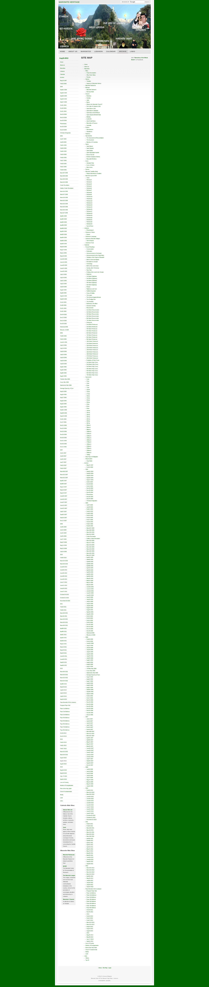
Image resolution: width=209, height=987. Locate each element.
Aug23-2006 (63, 403)
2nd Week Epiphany (92, 278)
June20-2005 (63, 265)
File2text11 (89, 198)
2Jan (88, 381)
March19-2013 (64, 754)
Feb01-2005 (63, 145)
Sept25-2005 (63, 299)
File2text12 (89, 200)
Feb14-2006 (63, 339)
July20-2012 (63, 696)
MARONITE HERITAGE (69, 2)
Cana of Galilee (91, 293)
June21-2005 (63, 268)
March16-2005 (64, 191)
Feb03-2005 (63, 148)
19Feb (88, 416)
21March (89, 446)
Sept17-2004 (63, 102)
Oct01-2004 (63, 105)
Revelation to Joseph (92, 261)
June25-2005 (63, 271)
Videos (87, 958)
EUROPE (89, 119)
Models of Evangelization (66, 785)
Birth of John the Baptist (93, 259)
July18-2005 (63, 277)
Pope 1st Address (64, 708)
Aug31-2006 (63, 406)
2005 (61, 136)
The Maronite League (69, 875)
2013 (61, 739)
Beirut (88, 102)
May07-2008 (63, 542)
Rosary (88, 77)
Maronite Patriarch (91, 89)
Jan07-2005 (63, 139)
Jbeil (88, 100)
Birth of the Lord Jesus (93, 265)
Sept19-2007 (63, 517)
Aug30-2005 (63, 293)
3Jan (88, 383)
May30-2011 (63, 653)
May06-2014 (63, 770)
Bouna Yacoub (90, 154)
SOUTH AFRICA (91, 121)
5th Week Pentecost (92, 330)
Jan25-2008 (63, 536)
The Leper (89, 295)
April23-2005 (63, 234)
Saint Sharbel (90, 148)
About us (72, 51)
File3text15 (89, 207)
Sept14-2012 (63, 699)
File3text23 (89, 223)
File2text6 (89, 188)
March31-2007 (64, 477)
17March (89, 442)
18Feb (88, 414)
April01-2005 (63, 216)
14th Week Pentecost (92, 349)
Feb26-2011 (63, 610)
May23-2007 (63, 490)
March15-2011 (64, 619)
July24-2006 (63, 357)
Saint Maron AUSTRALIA (93, 112)
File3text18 (89, 213)
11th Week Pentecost (92, 343)
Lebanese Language (90, 236)
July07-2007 (63, 511)
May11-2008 (63, 545)
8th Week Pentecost (92, 337)
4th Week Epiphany (92, 282)
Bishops (87, 87)
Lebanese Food (89, 242)
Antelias (89, 98)
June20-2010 (63, 579)
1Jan (88, 379)
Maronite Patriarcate (68, 854)
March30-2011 (64, 625)
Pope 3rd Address (65, 714)
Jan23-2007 (63, 456)
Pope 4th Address (64, 717)
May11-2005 (63, 253)
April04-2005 (63, 222)
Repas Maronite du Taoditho (94, 173)
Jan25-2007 (63, 459)
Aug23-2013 (63, 763)
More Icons (90, 167)
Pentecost (89, 322)
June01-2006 (63, 342)
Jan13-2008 (63, 530)
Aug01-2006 (63, 366)
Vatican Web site (67, 809)
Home (62, 51)
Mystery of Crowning (92, 142)
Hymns (87, 169)
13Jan (88, 391)
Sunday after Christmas (93, 268)
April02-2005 (63, 219)
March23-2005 (64, 203)
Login (109, 967)
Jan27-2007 (63, 462)
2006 (61, 333)
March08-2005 (64, 176)
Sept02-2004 (63, 92)
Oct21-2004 (63, 111)
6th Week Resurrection (93, 318)
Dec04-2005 (63, 314)
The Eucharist (90, 140)
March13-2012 (64, 677)
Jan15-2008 (63, 533)
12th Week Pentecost (92, 345)
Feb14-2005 (63, 154)
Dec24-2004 (63, 129)
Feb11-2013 (63, 745)
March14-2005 (64, 182)
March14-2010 (64, 560)
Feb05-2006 (63, 336)
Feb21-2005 (63, 166)
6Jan (88, 385)
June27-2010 (63, 591)
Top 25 (87, 960)
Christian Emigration (65, 132)
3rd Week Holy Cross (92, 366)
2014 (61, 767)
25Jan (88, 400)
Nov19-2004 (63, 117)
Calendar (110, 51)
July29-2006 (63, 360)
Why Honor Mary (91, 75)
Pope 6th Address (64, 724)
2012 (61, 668)
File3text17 (89, 211)
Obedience (89, 131)
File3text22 (89, 221)
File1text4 (89, 184)
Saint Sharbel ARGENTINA (94, 114)
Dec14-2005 (63, 320)
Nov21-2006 (63, 425)
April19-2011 (63, 640)
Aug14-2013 (63, 757)
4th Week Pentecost (92, 328)
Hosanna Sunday (91, 305)
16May (88, 454)
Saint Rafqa (90, 150)
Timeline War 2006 (65, 379)
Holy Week (89, 461)
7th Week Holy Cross (92, 374)
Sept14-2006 (63, 416)
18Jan (88, 396)
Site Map (105, 967)
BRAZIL (89, 117)
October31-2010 (64, 597)
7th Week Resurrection (93, 320)
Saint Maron (90, 146)
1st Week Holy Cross (92, 362)
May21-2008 (63, 548)
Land (61, 797)
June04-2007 (63, 499)
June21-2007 (63, 508)
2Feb (88, 404)
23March (89, 448)
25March (89, 450)
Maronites (86, 51)
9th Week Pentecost (92, 339)
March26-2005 (64, 209)
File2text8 (89, 192)
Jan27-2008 (63, 539)
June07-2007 (63, 502)
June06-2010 (63, 573)
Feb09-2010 (63, 557)
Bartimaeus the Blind (92, 303)
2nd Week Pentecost (92, 324)
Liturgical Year (90, 163)
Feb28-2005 (63, 169)
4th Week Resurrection (93, 314)
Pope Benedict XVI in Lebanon (68, 702)
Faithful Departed (91, 291)
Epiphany (89, 274)
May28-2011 (63, 650)
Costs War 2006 (64, 382)
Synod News (90, 226)
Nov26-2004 (63, 126)
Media (61, 794)
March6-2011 (63, 616)
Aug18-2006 (63, 400)
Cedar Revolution (64, 185)
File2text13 (89, 203)
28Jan (88, 402)
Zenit (64, 827)
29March (89, 452)
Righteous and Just (92, 289)
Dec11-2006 (63, 446)
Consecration (90, 249)
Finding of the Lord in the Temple (95, 272)
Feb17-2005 (63, 160)
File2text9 (89, 194)
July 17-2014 (63, 776)
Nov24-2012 (63, 736)
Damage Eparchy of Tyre (66, 388)
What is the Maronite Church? (94, 104)
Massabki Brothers (92, 159)
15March (89, 437)
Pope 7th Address (64, 727)
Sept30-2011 (63, 665)
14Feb (88, 412)
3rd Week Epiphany (92, 280)
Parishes (89, 96)
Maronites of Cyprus (92, 123)
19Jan (88, 398)
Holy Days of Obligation (91, 456)
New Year (89, 270)
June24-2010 (63, 588)
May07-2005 (63, 249)
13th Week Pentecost (92, 347)
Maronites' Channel (68, 899)
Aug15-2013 (63, 760)
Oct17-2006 (63, 422)
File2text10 (89, 196)
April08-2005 (63, 228)
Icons (86, 161)
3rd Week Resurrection (93, 312)
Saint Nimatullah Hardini (93, 152)
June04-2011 (63, 659)
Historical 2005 (64, 326)
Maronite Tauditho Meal (91, 171)
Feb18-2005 (63, 163)
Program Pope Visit (65, 705)
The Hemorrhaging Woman (94, 297)
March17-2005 (64, 194)
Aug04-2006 (63, 369)
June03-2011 (63, 656)
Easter (88, 234)
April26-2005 (63, 243)
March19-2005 (64, 197)
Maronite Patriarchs (90, 85)
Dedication (89, 251)
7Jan (88, 387)
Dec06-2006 (63, 443)
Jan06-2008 (63, 526)
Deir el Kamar (90, 240)
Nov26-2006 (63, 434)
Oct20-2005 (63, 305)
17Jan (88, 393)
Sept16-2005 (63, 296)
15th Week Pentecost (92, 351)
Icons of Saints (90, 165)
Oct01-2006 (63, 419)
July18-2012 (63, 693)
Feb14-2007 (63, 468)
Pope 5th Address (64, 720)
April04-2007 (63, 483)
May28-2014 (63, 773)
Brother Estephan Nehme (93, 156)
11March (89, 433)
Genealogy (89, 263)
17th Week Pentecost (92, 356)
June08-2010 (63, 576)
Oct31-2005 (63, 311)
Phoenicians (63, 123)
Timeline (89, 81)
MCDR (65, 866)
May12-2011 (63, 647)
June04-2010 (63, 566)
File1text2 (89, 179)
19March (89, 444)
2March (89, 425)
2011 (61, 603)
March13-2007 (64, 474)
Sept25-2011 (63, 662)
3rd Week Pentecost (92, 326)
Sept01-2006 (63, 409)
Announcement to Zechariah (94, 253)
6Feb (88, 406)
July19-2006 (63, 348)
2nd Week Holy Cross (92, 364)
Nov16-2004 (63, 114)
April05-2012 (63, 684)
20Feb (88, 419)
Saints (87, 144)
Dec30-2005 (63, 323)
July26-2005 (63, 286)
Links (132, 51)
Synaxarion (88, 377)
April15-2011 (63, 637)
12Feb (88, 410)
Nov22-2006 (63, 428)
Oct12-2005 (63, 302)
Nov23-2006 (63, 431)
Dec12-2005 (63, 317)
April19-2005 (63, 231)
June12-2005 (63, 262)
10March (89, 431)
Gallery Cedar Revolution (66, 188)
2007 (61, 450)
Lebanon (98, 51)
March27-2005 (64, 212)
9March (89, 429)
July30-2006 (63, 363)
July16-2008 (63, 551)
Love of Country (64, 782)
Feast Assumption (91, 72)
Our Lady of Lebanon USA (93, 106)
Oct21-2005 (63, 308)
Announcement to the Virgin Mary (95, 255)
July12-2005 (63, 274)
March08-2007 (64, 471)
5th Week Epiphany (92, 284)
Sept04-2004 (63, 99)
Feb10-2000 (63, 83)
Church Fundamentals (66, 791)
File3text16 (89, 209)
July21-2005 (63, 280)
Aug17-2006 (63, 397)
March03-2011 (64, 613)
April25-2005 (63, 240)
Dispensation (88, 458)
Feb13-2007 (63, 465)
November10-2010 (65, 600)
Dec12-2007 (63, 520)
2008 (61, 523)
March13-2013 (64, 751)
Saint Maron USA (91, 108)
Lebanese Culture (90, 232)
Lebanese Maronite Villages (92, 238)
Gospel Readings (90, 247)
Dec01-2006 (63, 440)
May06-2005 (63, 246)
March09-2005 (64, 179)
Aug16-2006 (63, 394)
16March (89, 440)
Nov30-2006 (63, 437)
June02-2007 (63, 496)
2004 (61, 86)
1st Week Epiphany (92, 276)
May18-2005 (63, 256)
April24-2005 (63, 237)
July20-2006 (63, 351)
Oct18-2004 (63, 108)
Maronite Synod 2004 (91, 175)
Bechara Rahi (90, 91)
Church (87, 93)
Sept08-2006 (63, 413)
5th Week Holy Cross (92, 370)
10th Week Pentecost (92, 341)
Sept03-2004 (63, 96)
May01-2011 (63, 643)
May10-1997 (63, 80)
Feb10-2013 (63, 742)
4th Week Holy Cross (92, 368)
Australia (89, 125)
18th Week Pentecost (92, 358)
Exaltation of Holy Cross (93, 360)
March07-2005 (64, 172)
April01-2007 (63, 480)
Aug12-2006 (63, 376)
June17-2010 (63, 582)
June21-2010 (63, 585)
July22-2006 (63, 354)
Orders (87, 127)
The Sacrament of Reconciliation (95, 137)
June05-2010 (63, 570)
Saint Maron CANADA (92, 110)
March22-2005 (64, 200)
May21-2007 (63, 487)
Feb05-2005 (63, 151)
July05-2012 (63, 690)
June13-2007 (63, 505)
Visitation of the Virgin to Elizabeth (95, 257)
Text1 (88, 177)
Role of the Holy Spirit (65, 788)
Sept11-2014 (63, 779)
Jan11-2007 (63, 453)
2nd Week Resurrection (93, 310)
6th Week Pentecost (92, 333)
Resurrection (90, 307)
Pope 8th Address (64, 730)
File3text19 (89, 215)
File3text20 (89, 217)
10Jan (88, 389)
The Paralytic (90, 301)
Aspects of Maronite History (94, 83)
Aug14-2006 (63, 391)
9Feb (88, 408)
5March (89, 427)
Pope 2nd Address (65, 711)
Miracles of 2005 (64, 329)
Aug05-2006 (63, 373)
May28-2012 (63, 687)
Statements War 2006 (66, 385)
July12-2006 (63, 345)
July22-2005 (63, 283)
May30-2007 (63, 493)
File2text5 (89, 186)
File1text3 (89, 182)
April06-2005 (63, 225)
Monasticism (90, 129)
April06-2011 (63, 631)
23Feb (88, 421)
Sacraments (88, 135)
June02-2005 (63, 259)
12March (89, 435)
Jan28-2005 (63, 142)
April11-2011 (63, 634)
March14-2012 (64, 680)
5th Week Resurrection (93, 316)
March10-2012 (64, 674)
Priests (88, 286)
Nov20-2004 (63, 120)
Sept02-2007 (63, 514)
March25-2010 (64, 563)
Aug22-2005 (63, 289)
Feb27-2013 (63, 748)
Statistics (87, 133)
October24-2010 (64, 594)
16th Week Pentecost (92, 354)
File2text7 (89, 190)
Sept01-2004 (63, 89)
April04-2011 (63, 628)
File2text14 (89, 205)
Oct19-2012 (63, 733)
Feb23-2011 (63, 606)
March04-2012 (64, 671)
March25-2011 (64, 622)
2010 (61, 554)
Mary (86, 70)
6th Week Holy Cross (92, 372)
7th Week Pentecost (92, 335)
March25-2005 (64, 206)
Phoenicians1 (90, 230)
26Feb (88, 423)
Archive (122, 51)
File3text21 (89, 219)
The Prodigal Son (91, 299)
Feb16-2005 (63, 157)
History (87, 79)
